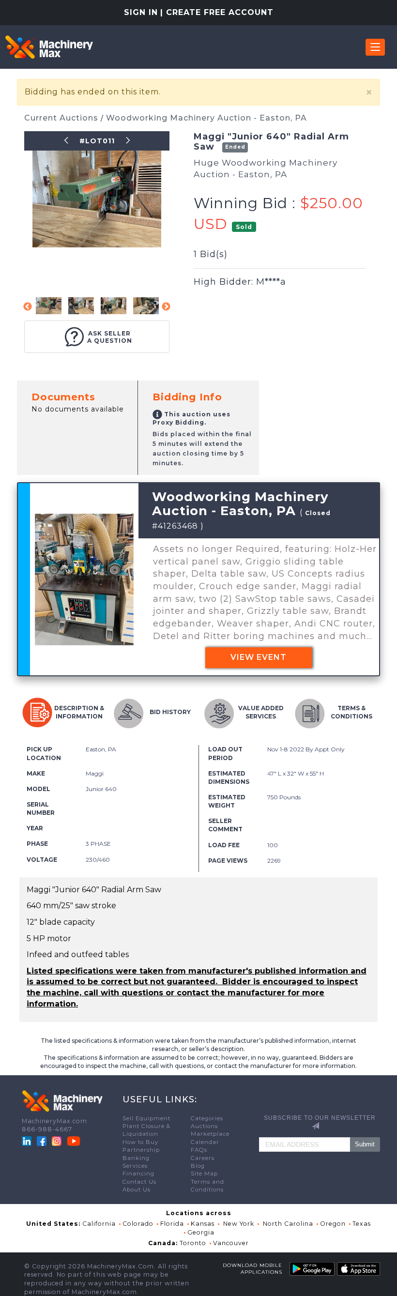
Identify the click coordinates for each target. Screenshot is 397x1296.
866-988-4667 (47, 1129)
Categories (207, 1118)
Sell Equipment (146, 1118)
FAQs (199, 1149)
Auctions (204, 1126)
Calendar (205, 1142)
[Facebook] (41, 1140)
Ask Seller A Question (109, 337)
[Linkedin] (27, 1140)
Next (166, 307)
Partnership (141, 1149)
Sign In (141, 12)
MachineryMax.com (54, 1121)
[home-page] (49, 47)
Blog (198, 1165)
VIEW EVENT (258, 657)
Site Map (204, 1173)
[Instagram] (57, 1140)
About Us (136, 1189)
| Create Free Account (217, 12)
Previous (27, 307)
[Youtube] (73, 1140)
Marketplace (210, 1133)
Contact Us (139, 1181)
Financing (138, 1173)
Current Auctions (62, 117)
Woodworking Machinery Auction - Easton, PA (206, 117)
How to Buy (140, 1142)
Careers (202, 1158)
